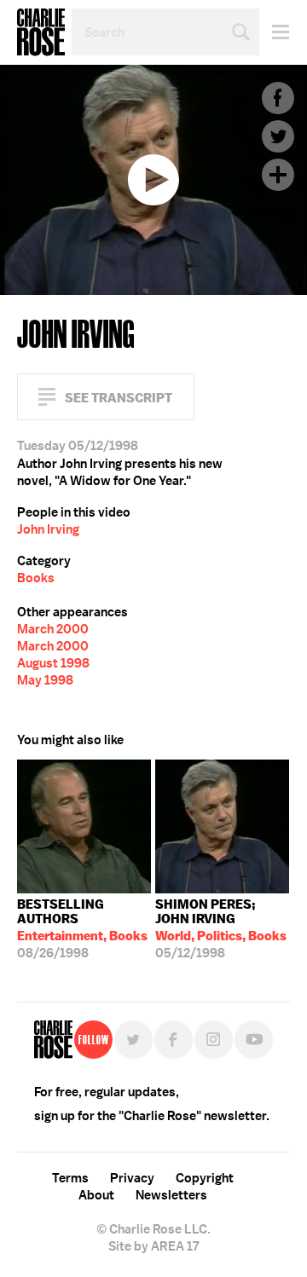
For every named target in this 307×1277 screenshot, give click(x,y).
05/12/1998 (221, 929)
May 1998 (45, 680)
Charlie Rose (41, 32)
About (96, 1195)
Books (36, 577)
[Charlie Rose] (53, 1039)
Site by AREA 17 (153, 1246)
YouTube (254, 1039)
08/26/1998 (82, 929)
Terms (70, 1178)
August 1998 (53, 663)
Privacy (132, 1178)
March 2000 (53, 629)
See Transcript (118, 398)
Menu (274, 32)
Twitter (278, 136)
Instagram (213, 1039)
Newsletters (171, 1195)
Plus (278, 175)
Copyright (205, 1178)
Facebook (278, 98)
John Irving (48, 529)
